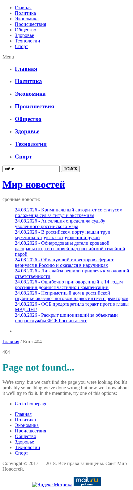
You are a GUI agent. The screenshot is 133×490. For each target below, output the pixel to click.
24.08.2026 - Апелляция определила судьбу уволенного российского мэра (60, 223)
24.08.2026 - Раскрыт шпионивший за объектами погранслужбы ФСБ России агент (66, 317)
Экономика (27, 18)
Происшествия (30, 24)
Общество (25, 29)
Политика (25, 13)
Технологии (27, 40)
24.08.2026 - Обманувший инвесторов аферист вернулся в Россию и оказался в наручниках (64, 262)
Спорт (21, 46)
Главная (23, 7)
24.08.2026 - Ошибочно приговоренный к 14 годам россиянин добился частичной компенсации (69, 284)
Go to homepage (31, 403)
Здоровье (24, 35)
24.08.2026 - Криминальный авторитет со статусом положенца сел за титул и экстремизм (68, 212)
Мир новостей (33, 184)
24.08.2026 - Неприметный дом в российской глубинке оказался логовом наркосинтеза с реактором (71, 295)
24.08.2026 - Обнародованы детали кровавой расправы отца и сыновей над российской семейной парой (70, 248)
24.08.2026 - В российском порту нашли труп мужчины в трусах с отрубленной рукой (62, 234)
